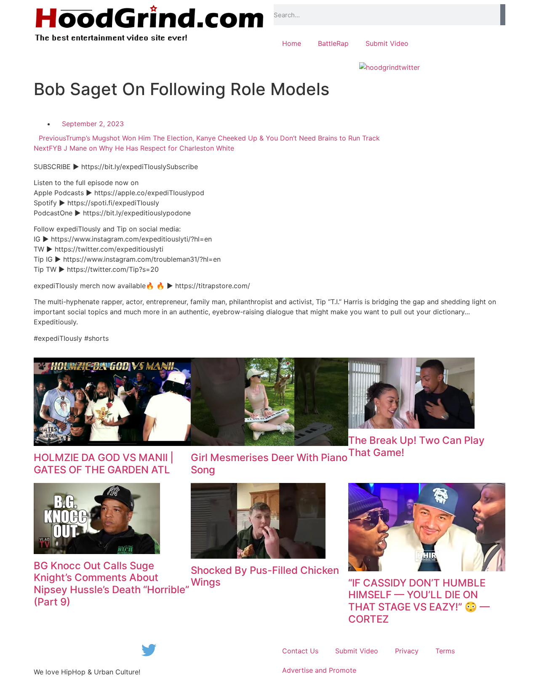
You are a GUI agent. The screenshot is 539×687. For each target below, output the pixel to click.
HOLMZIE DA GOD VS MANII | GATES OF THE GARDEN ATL (103, 463)
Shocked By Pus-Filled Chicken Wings (265, 576)
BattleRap (333, 43)
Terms (445, 651)
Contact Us (300, 651)
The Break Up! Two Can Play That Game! (416, 446)
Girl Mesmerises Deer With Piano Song (269, 463)
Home (291, 43)
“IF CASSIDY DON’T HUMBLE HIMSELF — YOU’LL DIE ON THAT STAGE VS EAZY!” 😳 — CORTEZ (419, 601)
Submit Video (387, 43)
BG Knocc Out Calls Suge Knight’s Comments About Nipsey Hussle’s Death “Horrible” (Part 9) (111, 584)
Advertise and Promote (319, 670)
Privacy (407, 651)
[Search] (502, 14)
